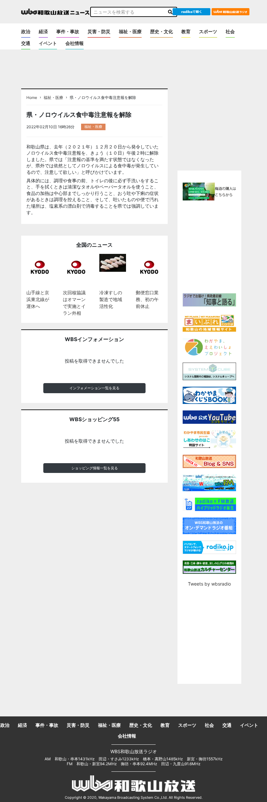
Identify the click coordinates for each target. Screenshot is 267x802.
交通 (25, 43)
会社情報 (74, 43)
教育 (185, 31)
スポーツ (208, 31)
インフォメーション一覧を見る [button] (94, 388)
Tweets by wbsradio (209, 584)
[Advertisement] (222, 246)
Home (31, 98)
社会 (230, 31)
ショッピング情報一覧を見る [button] (94, 468)
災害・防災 (99, 31)
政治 (25, 31)
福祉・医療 (130, 31)
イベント (48, 43)
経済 (43, 31)
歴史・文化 (161, 31)
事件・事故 (67, 31)
